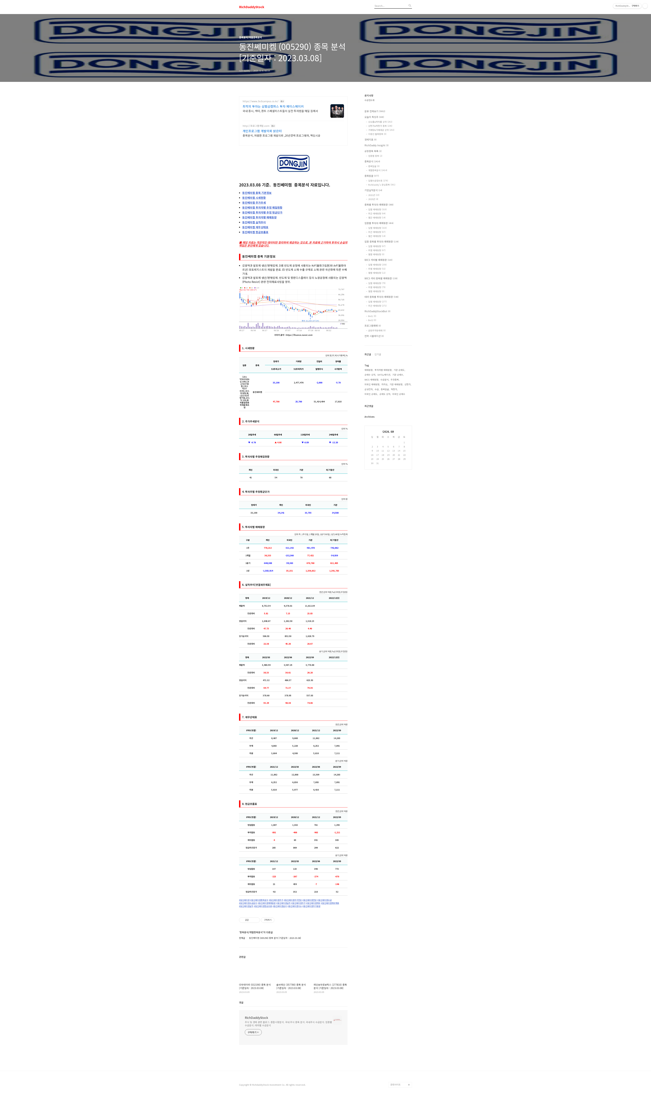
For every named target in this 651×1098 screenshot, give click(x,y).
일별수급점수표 (378, 180)
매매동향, (368, 370)
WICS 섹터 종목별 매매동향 (381, 278)
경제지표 (370, 139)
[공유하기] (252, 920)
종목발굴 (374, 166)
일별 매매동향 (377, 209)
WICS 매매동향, (371, 379)
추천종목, (395, 379)
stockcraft (396, 1079)
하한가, (394, 389)
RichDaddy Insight (376, 145)
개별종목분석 (377, 170)
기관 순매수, (398, 374)
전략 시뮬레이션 (374, 336)
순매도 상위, (385, 394)
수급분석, (384, 379)
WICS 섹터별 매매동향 (378, 260)
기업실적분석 (373, 190)
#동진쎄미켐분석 (280, 906)
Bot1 (372, 316)
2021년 (373, 195)
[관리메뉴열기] (645, 5)
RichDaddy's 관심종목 (381, 184)
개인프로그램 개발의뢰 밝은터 (262, 131)
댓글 (241, 1002)
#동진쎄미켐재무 (313, 903)
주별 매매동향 (377, 250)
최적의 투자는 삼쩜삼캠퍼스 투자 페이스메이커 (273, 106)
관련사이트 (395, 1084)
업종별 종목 (375, 155)
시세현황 (254, 198)
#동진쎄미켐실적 (283, 903)
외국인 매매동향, (372, 384)
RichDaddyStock (251, 7)
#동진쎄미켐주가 (276, 900)
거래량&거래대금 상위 (381, 130)
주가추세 (254, 203)
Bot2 (372, 320)
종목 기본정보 (257, 193)
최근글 (367, 354)
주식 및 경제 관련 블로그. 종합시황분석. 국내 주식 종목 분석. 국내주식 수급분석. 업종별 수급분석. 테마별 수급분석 (288, 1023)
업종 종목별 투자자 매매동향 (381, 241)
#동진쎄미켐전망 (309, 900)
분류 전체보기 (374, 111)
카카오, (384, 384)
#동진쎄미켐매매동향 (267, 903)
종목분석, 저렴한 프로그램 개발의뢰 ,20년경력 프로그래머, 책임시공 (281, 135)
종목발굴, (385, 389)
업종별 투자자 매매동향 (378, 223)
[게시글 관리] (256, 920)
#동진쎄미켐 (244, 900)
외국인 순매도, (371, 394)
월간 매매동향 (377, 217)
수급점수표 (369, 100)
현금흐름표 (255, 232)
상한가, (408, 384)
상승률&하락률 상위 (380, 121)
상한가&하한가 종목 (380, 125)
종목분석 (372, 161)
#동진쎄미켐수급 (324, 900)
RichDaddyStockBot (377, 311)
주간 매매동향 (377, 213)
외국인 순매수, (399, 394)
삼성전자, (368, 389)
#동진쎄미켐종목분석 (259, 900)
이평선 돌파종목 (377, 134)
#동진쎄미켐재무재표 (330, 903)
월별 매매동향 (376, 254)
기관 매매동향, (396, 384)
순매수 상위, (370, 374)
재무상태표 (255, 227)
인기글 (377, 354)
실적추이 (254, 222)
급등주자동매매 (377, 330)
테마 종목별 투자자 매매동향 (381, 296)
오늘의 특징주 (374, 117)
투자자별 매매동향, (383, 370)
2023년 (373, 199)
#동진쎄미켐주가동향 (311, 906)
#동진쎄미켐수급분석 (248, 903)
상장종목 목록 (373, 151)
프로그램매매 (372, 325)
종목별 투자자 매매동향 (378, 204)
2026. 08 (388, 431)
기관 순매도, (399, 370)
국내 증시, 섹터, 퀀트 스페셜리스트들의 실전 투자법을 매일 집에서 (280, 111)
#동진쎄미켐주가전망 (293, 900)
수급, (377, 389)
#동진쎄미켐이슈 (295, 906)
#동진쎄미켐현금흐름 (263, 906)
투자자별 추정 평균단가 (262, 212)
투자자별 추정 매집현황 (262, 207)
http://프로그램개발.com (256, 125)
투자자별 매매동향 (259, 217)
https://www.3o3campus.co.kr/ (261, 101)
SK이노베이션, (384, 374)
